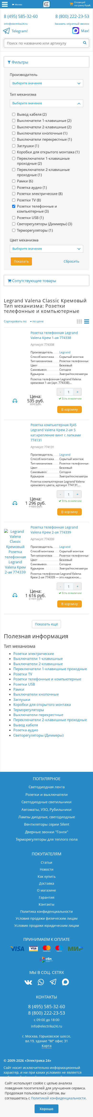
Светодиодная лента (47, 786)
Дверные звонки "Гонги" (46, 831)
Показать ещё (46, 624)
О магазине (46, 890)
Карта (47, 1045)
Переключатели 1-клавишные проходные (50, 668)
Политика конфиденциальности (46, 911)
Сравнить (15, 401)
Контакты (46, 904)
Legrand (64, 352)
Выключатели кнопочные (36, 694)
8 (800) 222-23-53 (72, 16)
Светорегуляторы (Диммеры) (38, 735)
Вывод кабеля (25, 725)
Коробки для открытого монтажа (42, 704)
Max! (85, 30)
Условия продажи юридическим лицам (46, 925)
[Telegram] (53, 982)
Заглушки (21, 699)
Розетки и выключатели (47, 794)
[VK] (28, 982)
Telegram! (20, 31)
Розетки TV (22, 674)
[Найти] (86, 43)
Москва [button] (18, 4)
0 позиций (82, 4)
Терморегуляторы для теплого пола (47, 839)
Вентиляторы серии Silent (46, 824)
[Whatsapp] (41, 982)
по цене (38, 321)
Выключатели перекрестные (38, 714)
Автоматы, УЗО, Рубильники (46, 809)
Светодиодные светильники (46, 801)
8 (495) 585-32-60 (21, 16)
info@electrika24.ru (16, 23)
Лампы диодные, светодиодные (46, 816)
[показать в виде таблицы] (86, 322)
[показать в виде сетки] (80, 322)
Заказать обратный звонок (72, 23)
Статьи (46, 862)
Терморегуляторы (28, 709)
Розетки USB (24, 684)
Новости (46, 869)
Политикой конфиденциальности (58, 1098)
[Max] (65, 982)
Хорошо (46, 1109)
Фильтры (19, 62)
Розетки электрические (33, 653)
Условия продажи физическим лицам (47, 918)
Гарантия (46, 897)
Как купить (47, 876)
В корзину (69, 409)
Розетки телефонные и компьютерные (47, 679)
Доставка (46, 883)
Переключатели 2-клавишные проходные (50, 719)
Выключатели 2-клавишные (38, 663)
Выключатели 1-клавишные (38, 658)
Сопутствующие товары (33, 280)
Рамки (18, 689)
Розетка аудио (25, 730)
